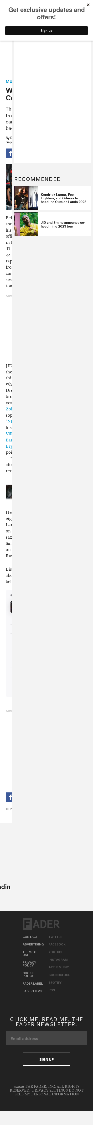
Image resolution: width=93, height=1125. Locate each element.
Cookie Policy (29, 974)
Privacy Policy (29, 963)
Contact (30, 936)
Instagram (58, 959)
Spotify (55, 982)
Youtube (56, 951)
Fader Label (33, 983)
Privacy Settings (50, 1090)
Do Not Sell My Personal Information (49, 1092)
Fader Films (32, 990)
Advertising (33, 943)
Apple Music (59, 966)
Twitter (55, 936)
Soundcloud (59, 974)
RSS (52, 989)
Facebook (57, 943)
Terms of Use (30, 953)
